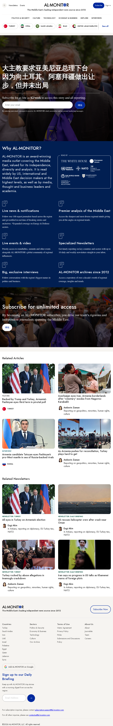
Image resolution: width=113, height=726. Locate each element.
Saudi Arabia (7, 631)
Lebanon (5, 656)
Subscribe (98, 5)
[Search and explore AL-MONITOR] (4, 5)
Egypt (4, 649)
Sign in (108, 5)
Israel (4, 642)
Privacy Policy (62, 631)
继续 (7, 327)
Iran (3, 635)
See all (105, 26)
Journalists (88, 631)
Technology (49, 18)
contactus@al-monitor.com (39, 715)
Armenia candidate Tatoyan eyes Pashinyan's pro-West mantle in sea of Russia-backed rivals (28, 456)
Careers (88, 638)
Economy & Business (68, 18)
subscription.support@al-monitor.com (49, 710)
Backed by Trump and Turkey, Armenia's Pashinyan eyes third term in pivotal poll (24, 400)
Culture (36, 18)
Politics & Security (20, 18)
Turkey (4, 627)
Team (87, 635)
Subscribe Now (100, 609)
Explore (84, 18)
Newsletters (13, 5)
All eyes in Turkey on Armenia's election (23, 520)
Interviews (97, 18)
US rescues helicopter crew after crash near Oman (82, 521)
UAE (4, 638)
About (87, 627)
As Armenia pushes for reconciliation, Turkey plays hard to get (82, 452)
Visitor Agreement (64, 627)
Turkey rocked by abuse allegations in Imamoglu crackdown (23, 577)
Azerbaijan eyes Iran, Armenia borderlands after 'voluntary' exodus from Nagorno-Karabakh (82, 399)
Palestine (5, 645)
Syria (4, 659)
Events (22, 5)
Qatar (4, 652)
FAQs (59, 635)
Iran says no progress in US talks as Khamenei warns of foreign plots (83, 577)
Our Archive (35, 642)
